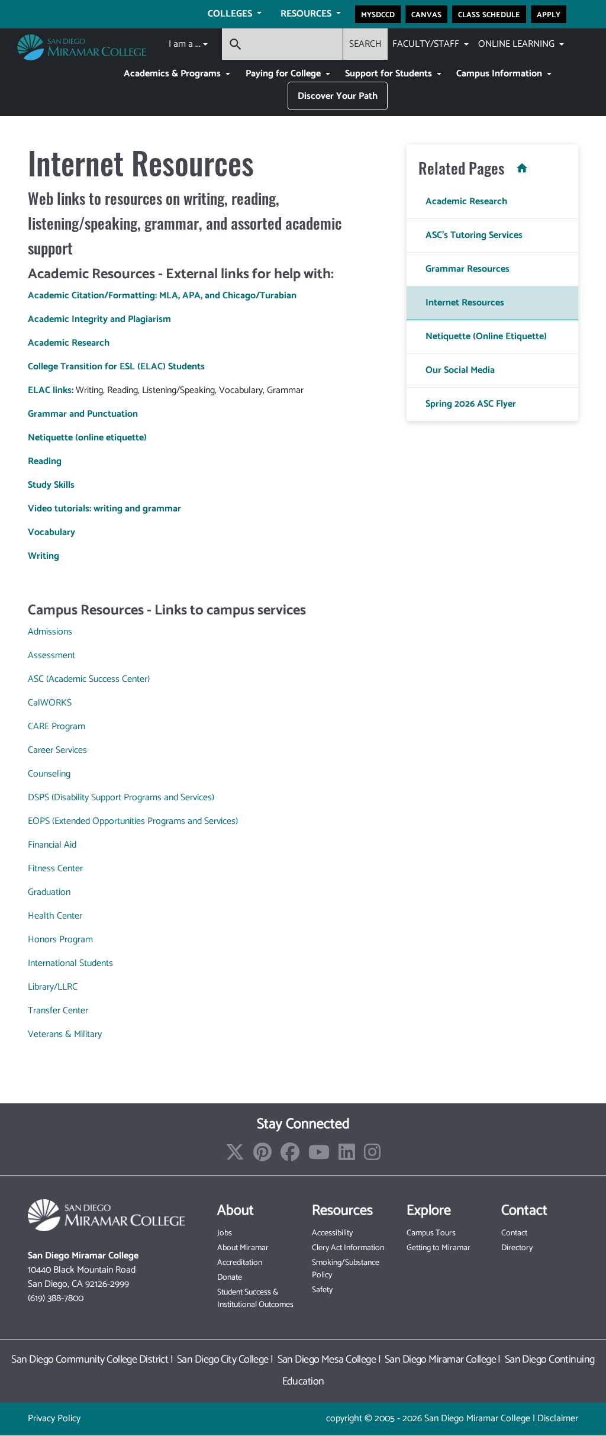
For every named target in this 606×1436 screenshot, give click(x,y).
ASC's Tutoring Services (474, 235)
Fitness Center (55, 869)
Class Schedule (489, 14)
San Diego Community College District (89, 1360)
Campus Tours (431, 1233)
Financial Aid (52, 845)
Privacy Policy (54, 1419)
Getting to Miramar (438, 1248)
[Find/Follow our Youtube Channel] (319, 1156)
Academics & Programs (173, 74)
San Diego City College (223, 1360)
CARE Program (56, 727)
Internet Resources (465, 303)
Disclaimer (557, 1419)
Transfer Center (58, 1011)
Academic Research (466, 202)
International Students (70, 963)
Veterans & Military (65, 1034)
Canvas (426, 14)
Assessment (51, 656)
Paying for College (284, 74)
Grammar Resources (468, 269)
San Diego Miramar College (440, 1360)
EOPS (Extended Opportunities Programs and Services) (133, 821)
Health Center (55, 916)
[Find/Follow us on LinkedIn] (347, 1156)
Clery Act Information (348, 1248)
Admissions (50, 632)
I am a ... (185, 44)
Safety (322, 1290)
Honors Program (60, 940)
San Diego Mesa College (327, 1360)
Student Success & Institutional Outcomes (255, 1299)
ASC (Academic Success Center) (89, 679)
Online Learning (517, 44)
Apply (548, 14)
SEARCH (365, 44)
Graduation (49, 892)
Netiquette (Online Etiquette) (486, 336)
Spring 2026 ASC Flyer (471, 404)
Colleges (231, 14)
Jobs (224, 1233)
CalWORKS (50, 703)
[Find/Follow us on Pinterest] (262, 1156)
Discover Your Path (338, 96)
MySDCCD (378, 14)
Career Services (57, 750)
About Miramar (243, 1248)
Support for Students (389, 74)
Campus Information (500, 74)
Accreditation (239, 1263)
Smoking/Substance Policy (345, 1269)
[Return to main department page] (518, 167)
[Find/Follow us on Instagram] (372, 1156)
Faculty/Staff (427, 44)
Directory (517, 1248)
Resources (307, 14)
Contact (514, 1233)
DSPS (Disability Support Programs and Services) (121, 798)
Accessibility (332, 1233)
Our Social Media (460, 370)
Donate (229, 1277)
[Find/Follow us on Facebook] (290, 1156)
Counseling (49, 774)
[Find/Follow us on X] (234, 1156)
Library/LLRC (53, 987)
